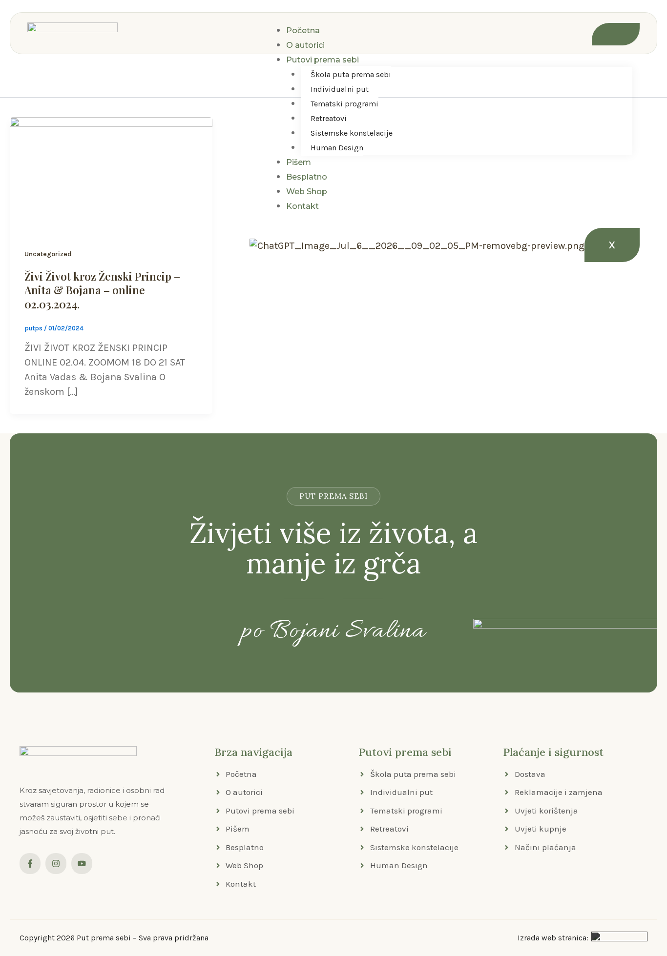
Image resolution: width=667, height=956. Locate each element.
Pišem (298, 162)
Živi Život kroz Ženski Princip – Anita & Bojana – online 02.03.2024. (102, 290)
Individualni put (340, 89)
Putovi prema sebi (322, 59)
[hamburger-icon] (616, 34)
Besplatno (306, 177)
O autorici (305, 45)
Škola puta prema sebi (351, 74)
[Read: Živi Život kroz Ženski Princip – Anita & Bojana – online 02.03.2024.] (111, 173)
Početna (303, 30)
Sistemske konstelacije (352, 133)
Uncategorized (48, 254)
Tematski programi (344, 103)
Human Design (337, 147)
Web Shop (306, 191)
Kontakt (302, 206)
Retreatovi (329, 118)
